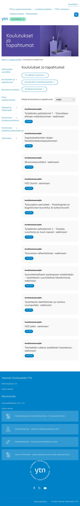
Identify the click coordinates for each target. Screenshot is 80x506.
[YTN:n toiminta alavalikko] (69, 9)
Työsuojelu (7, 138)
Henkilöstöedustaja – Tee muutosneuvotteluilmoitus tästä (36, 442)
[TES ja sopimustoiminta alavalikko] (32, 9)
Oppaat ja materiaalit (7, 109)
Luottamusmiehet (14, 60)
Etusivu (4, 60)
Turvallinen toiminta (34, 75)
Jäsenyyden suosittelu (7, 70)
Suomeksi (72, 4)
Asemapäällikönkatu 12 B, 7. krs (13, 403)
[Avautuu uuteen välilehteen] (34, 488)
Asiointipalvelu (17, 19)
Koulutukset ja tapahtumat (8, 81)
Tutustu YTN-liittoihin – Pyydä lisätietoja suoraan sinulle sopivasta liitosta (42, 455)
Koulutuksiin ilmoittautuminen (39, 82)
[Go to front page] (40, 480)
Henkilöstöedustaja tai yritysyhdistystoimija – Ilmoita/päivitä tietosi (40, 416)
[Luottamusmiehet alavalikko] (52, 9)
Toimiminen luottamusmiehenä (10, 119)
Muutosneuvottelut (10, 90)
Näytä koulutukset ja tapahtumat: (37, 100)
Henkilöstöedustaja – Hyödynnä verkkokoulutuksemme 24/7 (37, 429)
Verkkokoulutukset (33, 89)
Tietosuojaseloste (40, 501)
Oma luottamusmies (8, 98)
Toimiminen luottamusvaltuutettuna (13, 129)
